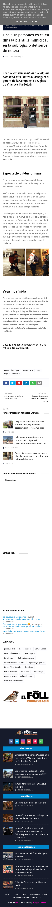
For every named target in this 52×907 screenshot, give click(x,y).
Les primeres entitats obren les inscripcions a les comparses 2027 (30, 772)
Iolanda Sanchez (24, 649)
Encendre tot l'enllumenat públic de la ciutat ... (23, 626)
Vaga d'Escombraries (12, 374)
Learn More (22, 22)
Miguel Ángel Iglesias (37, 663)
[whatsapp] (41, 741)
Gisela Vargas (38, 672)
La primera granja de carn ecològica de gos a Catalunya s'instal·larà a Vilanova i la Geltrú (31, 869)
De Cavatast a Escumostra (14, 617)
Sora (17, 902)
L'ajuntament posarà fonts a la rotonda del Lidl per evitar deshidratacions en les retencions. (31, 440)
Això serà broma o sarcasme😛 (16, 624)
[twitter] (17, 741)
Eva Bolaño (25, 672)
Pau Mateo (29, 667)
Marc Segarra (9, 658)
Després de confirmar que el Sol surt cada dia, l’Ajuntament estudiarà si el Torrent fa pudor (30, 424)
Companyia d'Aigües (12, 370)
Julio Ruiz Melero (26, 676)
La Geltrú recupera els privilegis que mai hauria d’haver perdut (31, 817)
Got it (34, 22)
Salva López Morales (26, 658)
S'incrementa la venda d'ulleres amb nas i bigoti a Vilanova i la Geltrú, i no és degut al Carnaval (32, 758)
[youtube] (29, 741)
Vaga (38, 370)
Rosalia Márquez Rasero (13, 681)
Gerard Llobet (40, 649)
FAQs (24, 895)
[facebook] (11, 741)
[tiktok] (35, 741)
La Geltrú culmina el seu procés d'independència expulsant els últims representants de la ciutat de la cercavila (31, 833)
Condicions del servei (38, 895)
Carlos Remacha (10, 672)
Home (7, 895)
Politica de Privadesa (21, 898)
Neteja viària (28, 370)
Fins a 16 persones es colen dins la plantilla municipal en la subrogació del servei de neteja (32, 456)
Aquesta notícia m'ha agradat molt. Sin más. (22, 619)
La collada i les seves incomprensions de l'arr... (24, 631)
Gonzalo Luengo (10, 676)
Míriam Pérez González (12, 667)
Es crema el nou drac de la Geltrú (30, 803)
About (16, 895)
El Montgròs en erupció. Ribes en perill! (30, 884)
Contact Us (36, 898)
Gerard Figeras (29, 653)
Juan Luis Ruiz (9, 649)
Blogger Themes (39, 902)
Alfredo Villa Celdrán (12, 653)
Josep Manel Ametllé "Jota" (14, 663)
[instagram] (23, 741)
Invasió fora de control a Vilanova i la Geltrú (31, 785)
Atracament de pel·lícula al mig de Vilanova (31, 855)
